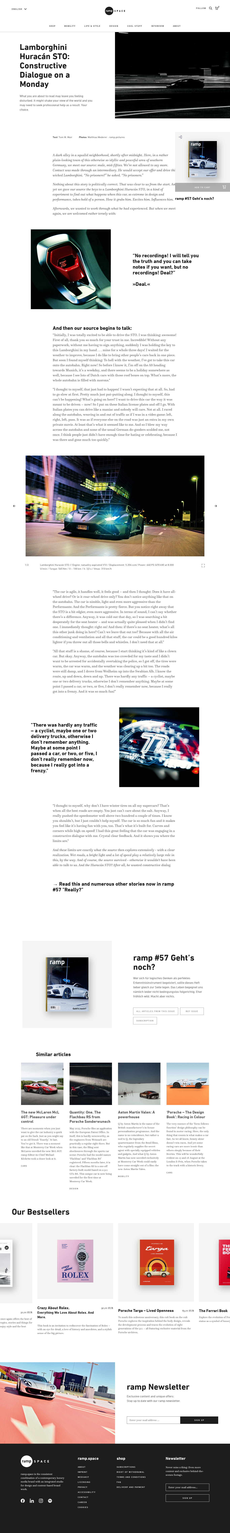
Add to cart (202, 187)
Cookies (83, 1507)
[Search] (209, 8)
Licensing (84, 1482)
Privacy (82, 1487)
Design (113, 26)
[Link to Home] (115, 11)
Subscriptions (126, 1467)
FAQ (119, 1482)
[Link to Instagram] (43, 1501)
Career (82, 1502)
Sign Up (187, 1498)
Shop (52, 26)
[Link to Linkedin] (34, 1501)
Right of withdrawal (131, 1472)
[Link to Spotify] (52, 1501)
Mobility (69, 26)
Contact (83, 1497)
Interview (157, 26)
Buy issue (192, 1011)
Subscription (145, 1020)
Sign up (199, 1420)
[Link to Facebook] (25, 1501)
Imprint (83, 1472)
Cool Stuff (134, 26)
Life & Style (92, 26)
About (177, 26)
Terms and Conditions (131, 1477)
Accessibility (86, 1492)
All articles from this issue (155, 1011)
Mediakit (83, 1477)
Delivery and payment (131, 1487)
